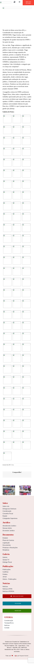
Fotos (13, 464)
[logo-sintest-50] (5, 2)
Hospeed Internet (23, 655)
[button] (4, 490)
